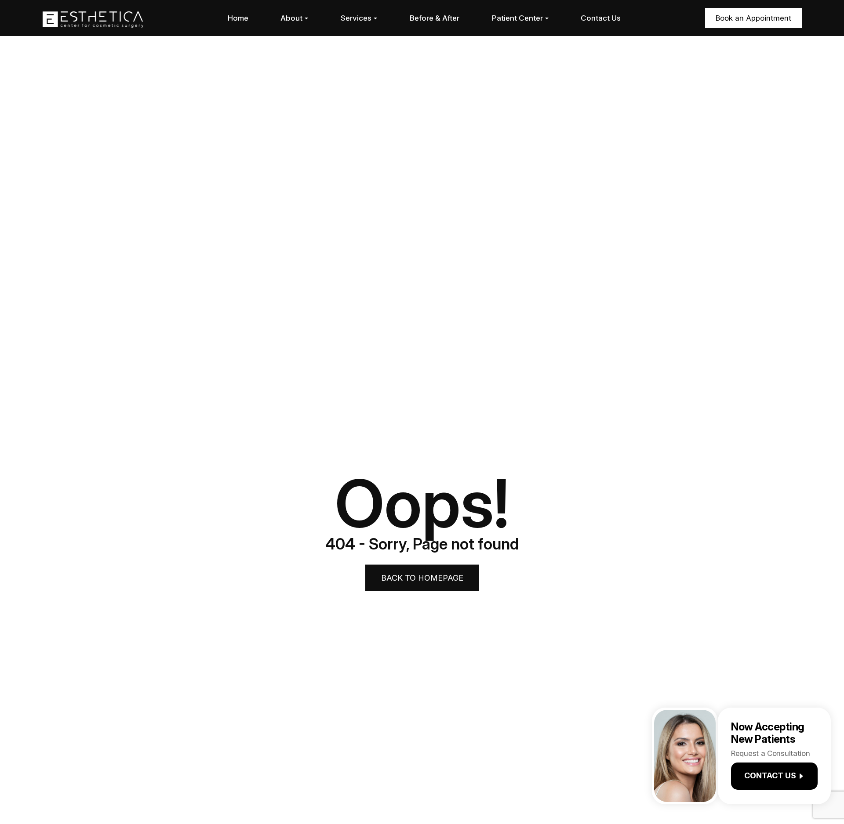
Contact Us (601, 18)
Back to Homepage (422, 577)
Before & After (434, 18)
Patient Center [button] (517, 18)
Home (238, 18)
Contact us (770, 776)
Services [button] (356, 18)
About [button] (291, 18)
